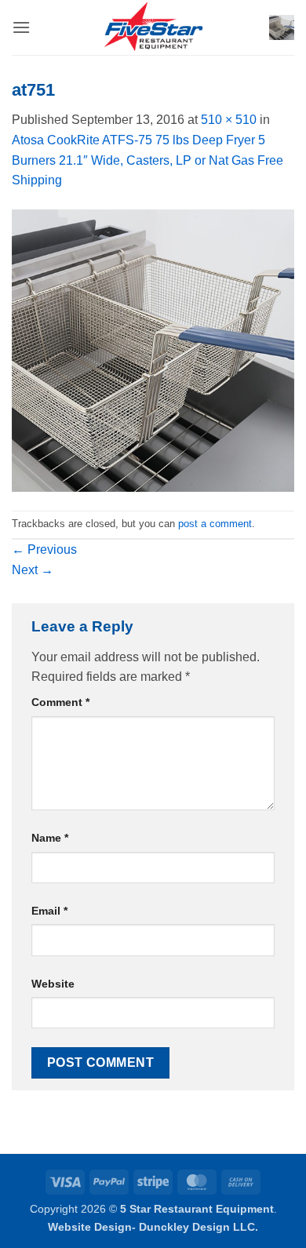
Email (49, 910)
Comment (60, 702)
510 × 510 (229, 119)
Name (49, 837)
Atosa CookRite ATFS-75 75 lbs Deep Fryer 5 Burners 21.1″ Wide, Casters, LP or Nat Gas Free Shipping (147, 160)
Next (32, 570)
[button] (21, 27)
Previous (44, 549)
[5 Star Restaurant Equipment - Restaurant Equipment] (153, 27)
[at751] (153, 349)
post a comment (215, 523)
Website (53, 983)
